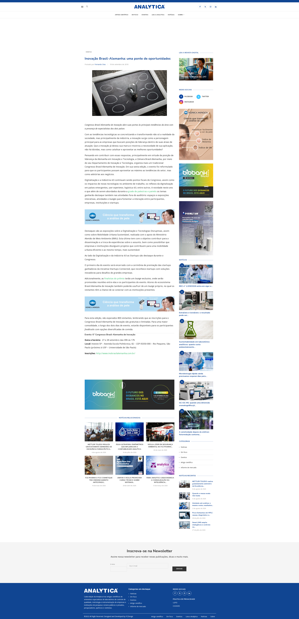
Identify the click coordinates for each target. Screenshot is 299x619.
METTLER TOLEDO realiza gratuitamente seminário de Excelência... (202, 483)
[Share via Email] (143, 370)
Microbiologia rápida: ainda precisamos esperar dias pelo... (193, 375)
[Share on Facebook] (128, 370)
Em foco (135, 15)
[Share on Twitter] (133, 370)
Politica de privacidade (184, 599)
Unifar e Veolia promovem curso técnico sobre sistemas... (129, 480)
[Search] (87, 7)
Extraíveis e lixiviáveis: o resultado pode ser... (194, 314)
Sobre (180, 15)
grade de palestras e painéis (142, 191)
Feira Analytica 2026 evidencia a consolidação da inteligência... (160, 480)
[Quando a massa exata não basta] (184, 496)
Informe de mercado (188, 467)
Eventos (145, 15)
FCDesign (129, 616)
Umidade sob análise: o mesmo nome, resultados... (202, 504)
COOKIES (176, 606)
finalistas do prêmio (114, 278)
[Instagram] (210, 7)
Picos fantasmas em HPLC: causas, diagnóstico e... (202, 514)
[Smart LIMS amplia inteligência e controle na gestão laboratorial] (184, 525)
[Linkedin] (216, 7)
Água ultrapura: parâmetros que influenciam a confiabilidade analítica (129, 446)
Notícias (171, 15)
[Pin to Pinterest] (138, 370)
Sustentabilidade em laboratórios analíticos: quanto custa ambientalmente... (194, 344)
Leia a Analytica (158, 15)
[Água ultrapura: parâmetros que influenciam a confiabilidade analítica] (129, 431)
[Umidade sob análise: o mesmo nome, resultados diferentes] (184, 505)
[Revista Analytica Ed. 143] (196, 69)
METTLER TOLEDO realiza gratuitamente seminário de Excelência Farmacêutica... (99, 446)
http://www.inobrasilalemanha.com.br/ (115, 353)
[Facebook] (200, 7)
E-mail (112, 564)
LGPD (175, 602)
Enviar (179, 569)
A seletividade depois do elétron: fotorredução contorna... (194, 433)
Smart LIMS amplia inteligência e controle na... (201, 524)
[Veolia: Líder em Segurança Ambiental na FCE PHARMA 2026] (160, 431)
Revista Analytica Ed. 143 (193, 76)
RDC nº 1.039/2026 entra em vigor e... (196, 286)
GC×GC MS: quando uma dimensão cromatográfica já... (194, 404)
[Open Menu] (82, 7)
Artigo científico (121, 15)
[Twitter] (205, 7)
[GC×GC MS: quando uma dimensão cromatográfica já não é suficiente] (196, 390)
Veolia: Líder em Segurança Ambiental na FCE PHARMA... (160, 445)
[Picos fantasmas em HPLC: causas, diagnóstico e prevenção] (184, 515)
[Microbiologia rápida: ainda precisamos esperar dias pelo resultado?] (196, 361)
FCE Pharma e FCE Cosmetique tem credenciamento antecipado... (98, 480)
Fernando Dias (100, 64)
